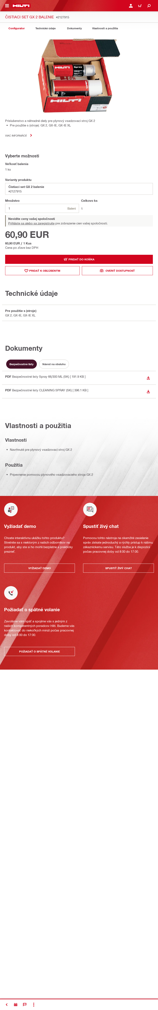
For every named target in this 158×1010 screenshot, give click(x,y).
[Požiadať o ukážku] (15, 1004)
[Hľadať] (148, 5)
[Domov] (21, 6)
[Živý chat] (24, 1004)
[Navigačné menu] (7, 5)
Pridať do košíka (81, 259)
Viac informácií (16, 135)
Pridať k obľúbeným (44, 270)
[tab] (16, 28)
